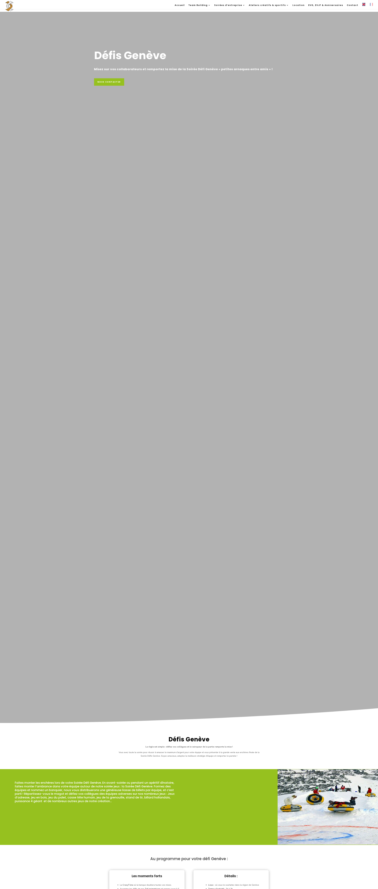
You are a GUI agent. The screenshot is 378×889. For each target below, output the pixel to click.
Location (299, 5)
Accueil (180, 5)
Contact (352, 5)
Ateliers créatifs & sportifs (267, 5)
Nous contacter (109, 82)
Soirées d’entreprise (228, 5)
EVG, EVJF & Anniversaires (325, 5)
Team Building (198, 5)
